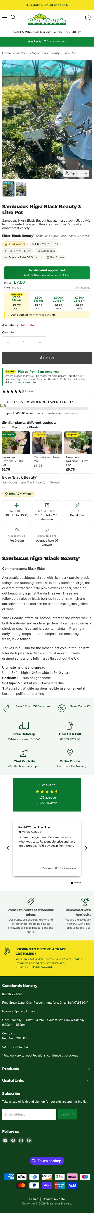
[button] (8, 189)
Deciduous (48, 250)
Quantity (8, 332)
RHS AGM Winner (21, 493)
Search (33, 1199)
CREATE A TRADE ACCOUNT (35, 967)
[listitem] (47, 452)
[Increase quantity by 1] (40, 342)
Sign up (67, 1114)
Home (6, 53)
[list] (47, 452)
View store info (26, 382)
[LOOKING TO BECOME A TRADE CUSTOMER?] (47, 958)
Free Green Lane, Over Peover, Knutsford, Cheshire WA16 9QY (45, 1003)
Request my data (54, 1199)
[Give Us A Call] (70, 731)
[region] (47, 848)
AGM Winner (17, 244)
